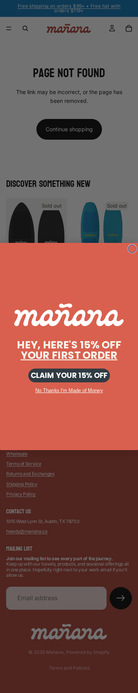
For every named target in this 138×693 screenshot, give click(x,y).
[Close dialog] (132, 249)
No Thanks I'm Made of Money (69, 390)
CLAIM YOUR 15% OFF (69, 375)
